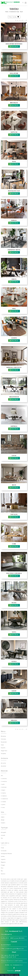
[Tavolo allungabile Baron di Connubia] (14, 208)
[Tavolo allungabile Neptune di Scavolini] (14, 120)
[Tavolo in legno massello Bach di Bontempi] (14, 473)
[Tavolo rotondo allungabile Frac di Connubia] (14, 297)
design (2, 820)
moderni (3, 823)
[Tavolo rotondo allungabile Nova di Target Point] (14, 620)
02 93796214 (7, 945)
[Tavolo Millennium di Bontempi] (14, 385)
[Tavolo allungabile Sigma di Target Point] (14, 591)
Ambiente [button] (4, 758)
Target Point (4, 750)
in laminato (3, 787)
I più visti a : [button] (5, 843)
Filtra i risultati (13, 17)
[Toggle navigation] (23, 3)
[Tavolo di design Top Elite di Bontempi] (14, 503)
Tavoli (21, 11)
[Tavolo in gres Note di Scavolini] (14, 150)
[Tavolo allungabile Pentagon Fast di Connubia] (14, 179)
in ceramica (4, 781)
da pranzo (3, 766)
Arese (2, 847)
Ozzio (2, 745)
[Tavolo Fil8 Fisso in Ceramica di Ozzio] (14, 561)
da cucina (3, 763)
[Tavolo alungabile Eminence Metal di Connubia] (14, 238)
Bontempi (3, 736)
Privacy (2, 975)
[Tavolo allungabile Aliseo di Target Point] (14, 650)
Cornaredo (3, 850)
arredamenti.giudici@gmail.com (14, 948)
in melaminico (4, 798)
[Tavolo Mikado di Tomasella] (14, 708)
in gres (2, 784)
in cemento (4, 778)
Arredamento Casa (14, 11)
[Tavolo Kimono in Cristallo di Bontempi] (14, 356)
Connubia (3, 739)
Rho (2, 871)
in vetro (3, 807)
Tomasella (3, 753)
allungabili (3, 832)
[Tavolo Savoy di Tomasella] (14, 679)
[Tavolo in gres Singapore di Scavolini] (14, 61)
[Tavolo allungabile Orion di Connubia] (14, 267)
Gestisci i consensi (14, 975)
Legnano (3, 859)
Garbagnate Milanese (6, 853)
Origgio (3, 865)
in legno (3, 790)
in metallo (3, 801)
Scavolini (3, 747)
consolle (3, 835)
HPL (2, 775)
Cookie (6, 975)
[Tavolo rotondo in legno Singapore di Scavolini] (14, 32)
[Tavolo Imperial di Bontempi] (14, 414)
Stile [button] (2, 812)
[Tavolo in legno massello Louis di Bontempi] (14, 444)
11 (26, 20)
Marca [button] (3, 731)
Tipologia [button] (4, 828)
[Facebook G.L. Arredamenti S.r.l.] (14, 968)
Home (6, 11)
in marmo (3, 793)
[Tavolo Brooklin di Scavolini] (14, 91)
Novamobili (4, 742)
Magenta (3, 862)
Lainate (3, 856)
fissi (2, 838)
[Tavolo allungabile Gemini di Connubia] (14, 326)
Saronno (3, 874)
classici (2, 817)
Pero (2, 868)
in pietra (3, 804)
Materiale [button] (4, 771)
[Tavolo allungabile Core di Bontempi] (14, 532)
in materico (4, 796)
